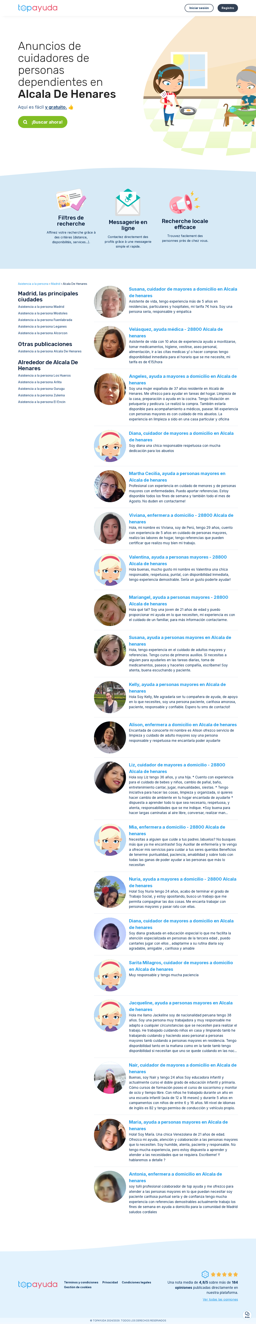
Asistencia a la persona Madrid (41, 307)
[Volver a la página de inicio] (38, 8)
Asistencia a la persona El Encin (41, 402)
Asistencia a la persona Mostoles (42, 313)
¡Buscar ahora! (47, 122)
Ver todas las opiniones (220, 1299)
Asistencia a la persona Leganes (42, 326)
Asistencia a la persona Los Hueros (44, 375)
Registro (228, 8)
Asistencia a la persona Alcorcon (42, 333)
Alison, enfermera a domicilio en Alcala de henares (183, 724)
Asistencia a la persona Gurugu (41, 389)
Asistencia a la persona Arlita (40, 382)
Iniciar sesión (199, 8)
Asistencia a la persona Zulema (41, 395)
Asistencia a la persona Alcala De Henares (49, 351)
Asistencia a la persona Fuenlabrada (45, 320)
